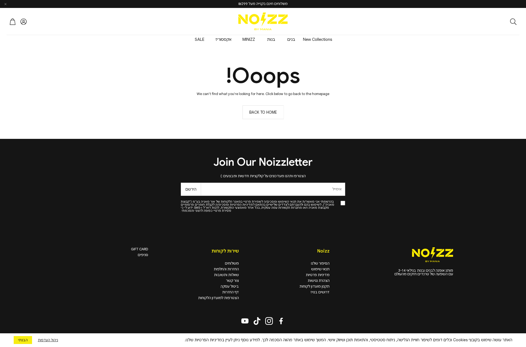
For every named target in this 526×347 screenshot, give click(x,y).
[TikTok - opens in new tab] (257, 321)
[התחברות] (23, 21)
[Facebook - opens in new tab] (281, 321)
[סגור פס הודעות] (5, 4)
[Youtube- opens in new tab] (245, 321)
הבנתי (23, 340)
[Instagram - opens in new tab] (269, 321)
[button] (483, 21)
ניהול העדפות (48, 340)
